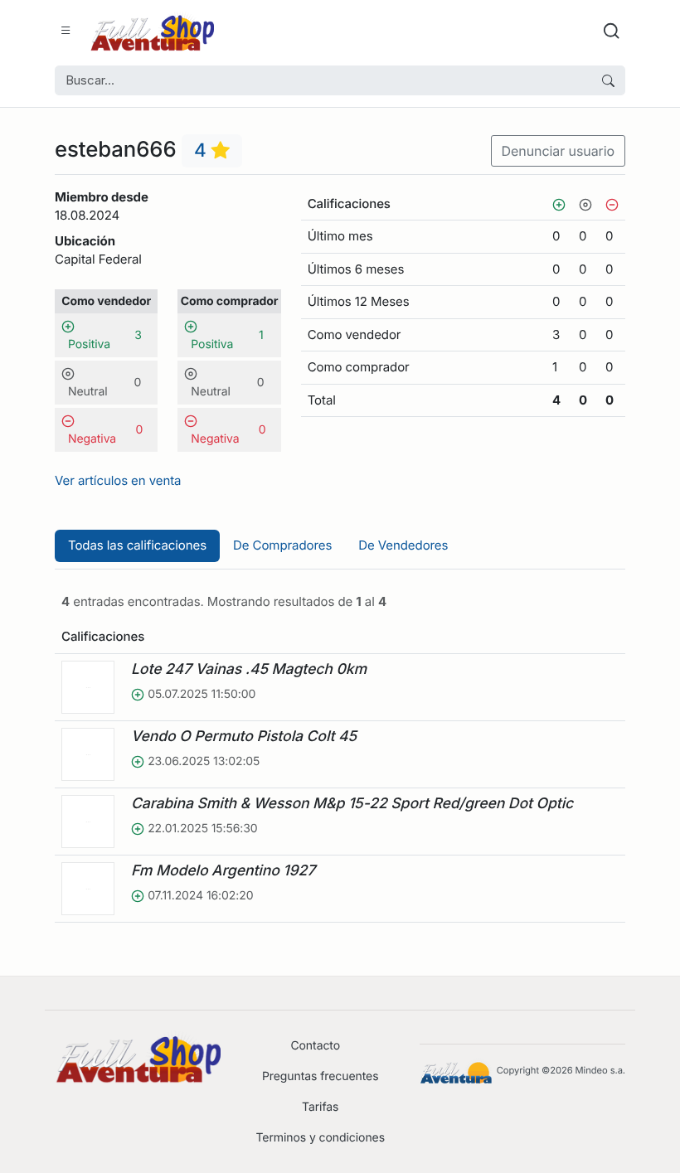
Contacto (315, 1046)
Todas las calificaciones (137, 545)
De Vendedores (403, 545)
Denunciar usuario (558, 151)
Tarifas (320, 1107)
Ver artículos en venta (118, 480)
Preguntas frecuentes (320, 1076)
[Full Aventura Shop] (152, 31)
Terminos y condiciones (320, 1138)
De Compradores (282, 545)
